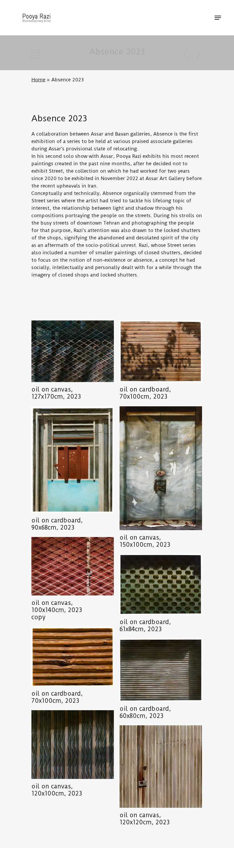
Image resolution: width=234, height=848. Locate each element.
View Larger (74, 347)
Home (38, 79)
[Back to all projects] (35, 54)
